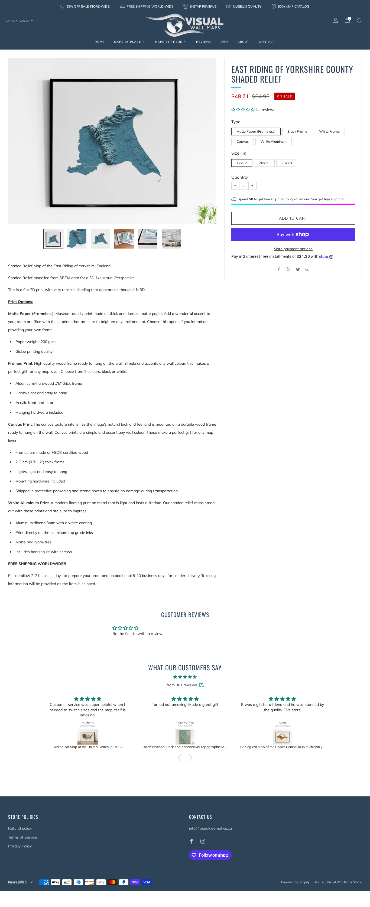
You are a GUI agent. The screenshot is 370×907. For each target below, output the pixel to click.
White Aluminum (274, 141)
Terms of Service (22, 837)
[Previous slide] (18, 141)
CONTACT (267, 42)
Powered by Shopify (295, 882)
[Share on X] (288, 269)
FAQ (224, 42)
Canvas (242, 141)
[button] (243, 109)
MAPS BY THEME (168, 42)
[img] (185, 677)
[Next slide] (206, 141)
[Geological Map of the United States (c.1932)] (88, 737)
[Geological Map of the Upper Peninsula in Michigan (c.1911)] (282, 737)
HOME (99, 42)
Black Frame (297, 131)
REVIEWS (204, 42)
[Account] (335, 20)
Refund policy (20, 828)
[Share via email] (307, 269)
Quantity (239, 177)
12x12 (241, 163)
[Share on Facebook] (279, 269)
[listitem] (85, 6)
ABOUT (243, 42)
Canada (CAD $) (17, 20)
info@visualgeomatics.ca (210, 828)
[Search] (359, 20)
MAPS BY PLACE (127, 42)
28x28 (286, 163)
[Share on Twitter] (298, 269)
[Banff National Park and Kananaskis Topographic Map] (185, 737)
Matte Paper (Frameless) (255, 131)
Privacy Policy (20, 846)
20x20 (264, 163)
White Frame (329, 131)
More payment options (293, 248)
